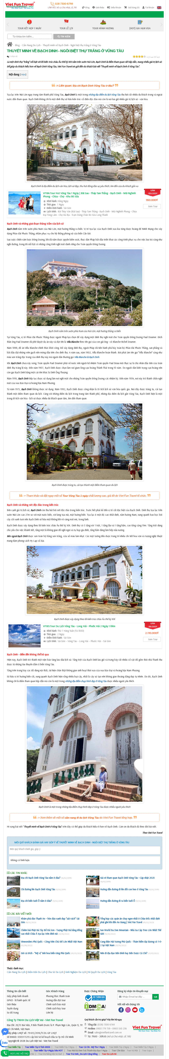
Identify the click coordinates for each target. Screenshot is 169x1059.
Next (161, 24)
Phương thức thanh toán (58, 996)
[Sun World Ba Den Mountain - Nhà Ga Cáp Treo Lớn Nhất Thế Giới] (92, 933)
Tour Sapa (147, 1050)
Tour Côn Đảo (118, 1050)
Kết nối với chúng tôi (129, 1004)
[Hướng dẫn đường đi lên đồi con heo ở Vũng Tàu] (92, 892)
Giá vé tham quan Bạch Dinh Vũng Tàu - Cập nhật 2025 (127, 877)
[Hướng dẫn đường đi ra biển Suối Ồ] (92, 904)
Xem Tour (153, 206)
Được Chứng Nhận (94, 991)
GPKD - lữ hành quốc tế (18, 1000)
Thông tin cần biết (16, 991)
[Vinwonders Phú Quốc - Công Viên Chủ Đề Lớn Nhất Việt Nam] (13, 944)
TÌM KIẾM (65, 36)
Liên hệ (49, 1012)
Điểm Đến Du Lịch (37, 972)
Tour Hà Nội (132, 1050)
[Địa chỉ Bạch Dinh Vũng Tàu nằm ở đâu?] (13, 881)
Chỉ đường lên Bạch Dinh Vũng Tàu (38, 889)
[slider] (139, 56)
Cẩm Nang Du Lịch (31, 45)
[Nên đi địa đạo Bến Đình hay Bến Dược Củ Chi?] (92, 956)
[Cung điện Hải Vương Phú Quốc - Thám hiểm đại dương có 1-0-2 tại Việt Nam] (92, 944)
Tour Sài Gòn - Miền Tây (18, 1050)
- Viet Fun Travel (50, 1040)
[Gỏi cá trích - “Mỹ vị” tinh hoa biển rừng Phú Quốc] (13, 956)
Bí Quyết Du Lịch (96, 972)
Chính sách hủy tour (56, 1008)
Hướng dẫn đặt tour (56, 1000)
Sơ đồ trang (12, 1012)
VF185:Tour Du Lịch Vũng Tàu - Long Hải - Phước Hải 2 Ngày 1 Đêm (79, 626)
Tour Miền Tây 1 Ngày (64, 1047)
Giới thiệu (11, 1004)
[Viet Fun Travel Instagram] (127, 1009)
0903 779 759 (103, 1028)
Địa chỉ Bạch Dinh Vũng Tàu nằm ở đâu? (40, 877)
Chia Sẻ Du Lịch (55, 972)
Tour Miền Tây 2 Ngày (119, 1047)
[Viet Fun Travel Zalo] (141, 1009)
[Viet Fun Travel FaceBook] (120, 1009)
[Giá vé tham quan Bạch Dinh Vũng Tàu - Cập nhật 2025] (92, 881)
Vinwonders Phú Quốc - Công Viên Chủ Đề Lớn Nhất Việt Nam (51, 941)
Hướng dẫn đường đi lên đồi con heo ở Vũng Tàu (124, 889)
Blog (17, 45)
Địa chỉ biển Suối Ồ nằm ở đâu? (36, 900)
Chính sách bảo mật (56, 1004)
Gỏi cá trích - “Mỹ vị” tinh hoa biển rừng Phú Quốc (45, 953)
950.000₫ (152, 200)
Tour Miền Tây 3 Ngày (144, 1047)
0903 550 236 (119, 1028)
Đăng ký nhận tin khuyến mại (133, 991)
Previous (7, 24)
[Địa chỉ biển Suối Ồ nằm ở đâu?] (13, 904)
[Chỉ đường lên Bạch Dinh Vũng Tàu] (13, 892)
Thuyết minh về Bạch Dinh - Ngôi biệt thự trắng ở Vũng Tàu (72, 45)
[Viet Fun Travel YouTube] (134, 1009)
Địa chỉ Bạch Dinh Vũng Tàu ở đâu (92, 85)
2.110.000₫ (151, 633)
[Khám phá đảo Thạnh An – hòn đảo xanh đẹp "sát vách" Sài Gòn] (13, 921)
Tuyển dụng (12, 1008)
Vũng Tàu (111, 972)
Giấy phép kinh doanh (17, 996)
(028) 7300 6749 (106, 1024)
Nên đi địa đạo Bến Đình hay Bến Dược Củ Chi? (123, 953)
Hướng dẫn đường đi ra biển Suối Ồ (117, 900)
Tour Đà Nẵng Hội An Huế (50, 1053)
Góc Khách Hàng (55, 991)
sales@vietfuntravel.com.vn (108, 1032)
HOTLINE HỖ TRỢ (19, 1053)
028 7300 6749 (63, 3)
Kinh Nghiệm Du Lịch (75, 972)
